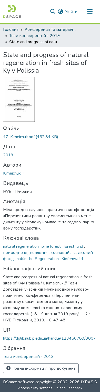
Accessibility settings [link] (35, 388)
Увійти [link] (71, 11)
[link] (50, 137)
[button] (12, 11)
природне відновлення (26, 252)
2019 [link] (8, 155)
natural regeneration (21, 246)
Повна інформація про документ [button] (43, 368)
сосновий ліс (63, 252)
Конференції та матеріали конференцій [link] (50, 29)
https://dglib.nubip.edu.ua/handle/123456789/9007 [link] (49, 338)
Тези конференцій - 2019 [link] (34, 36)
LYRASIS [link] (89, 382)
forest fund (74, 246)
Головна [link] (10, 29)
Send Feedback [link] (69, 388)
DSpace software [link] (18, 382)
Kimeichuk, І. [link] (13, 173)
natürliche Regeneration (38, 259)
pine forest (52, 246)
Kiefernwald (72, 259)
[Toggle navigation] (90, 11)
